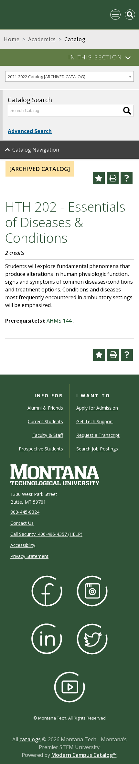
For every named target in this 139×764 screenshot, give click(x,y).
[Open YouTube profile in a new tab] (69, 686)
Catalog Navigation (35, 149)
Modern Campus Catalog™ (84, 754)
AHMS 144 (59, 320)
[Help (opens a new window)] (127, 178)
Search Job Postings (97, 449)
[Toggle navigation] (115, 14)
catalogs (30, 739)
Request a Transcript (98, 435)
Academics (42, 39)
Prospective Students (41, 449)
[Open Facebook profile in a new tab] (47, 590)
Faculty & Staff (47, 435)
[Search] (127, 111)
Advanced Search (30, 131)
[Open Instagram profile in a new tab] (92, 590)
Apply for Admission (97, 408)
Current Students (45, 421)
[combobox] (69, 76)
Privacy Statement (29, 556)
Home (12, 39)
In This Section (95, 57)
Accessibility (22, 545)
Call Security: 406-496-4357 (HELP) (46, 534)
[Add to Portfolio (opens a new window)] (99, 178)
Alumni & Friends (45, 408)
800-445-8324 (24, 512)
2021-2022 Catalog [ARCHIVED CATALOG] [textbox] (46, 77)
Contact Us (22, 523)
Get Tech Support (94, 421)
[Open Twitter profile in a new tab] (92, 638)
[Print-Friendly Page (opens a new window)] (113, 178)
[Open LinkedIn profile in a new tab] (47, 638)
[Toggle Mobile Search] (130, 14)
